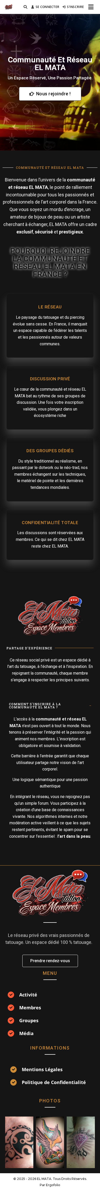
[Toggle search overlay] (25, 7)
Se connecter (47, 7)
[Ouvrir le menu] (91, 7)
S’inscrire (75, 7)
